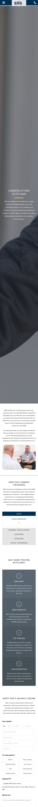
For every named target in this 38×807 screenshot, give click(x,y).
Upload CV (6, 779)
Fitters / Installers (27, 759)
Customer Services (10, 773)
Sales (10, 769)
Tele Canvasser (27, 764)
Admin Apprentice (27, 769)
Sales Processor (27, 773)
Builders (10, 759)
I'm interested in (8, 755)
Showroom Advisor (10, 764)
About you (6, 795)
